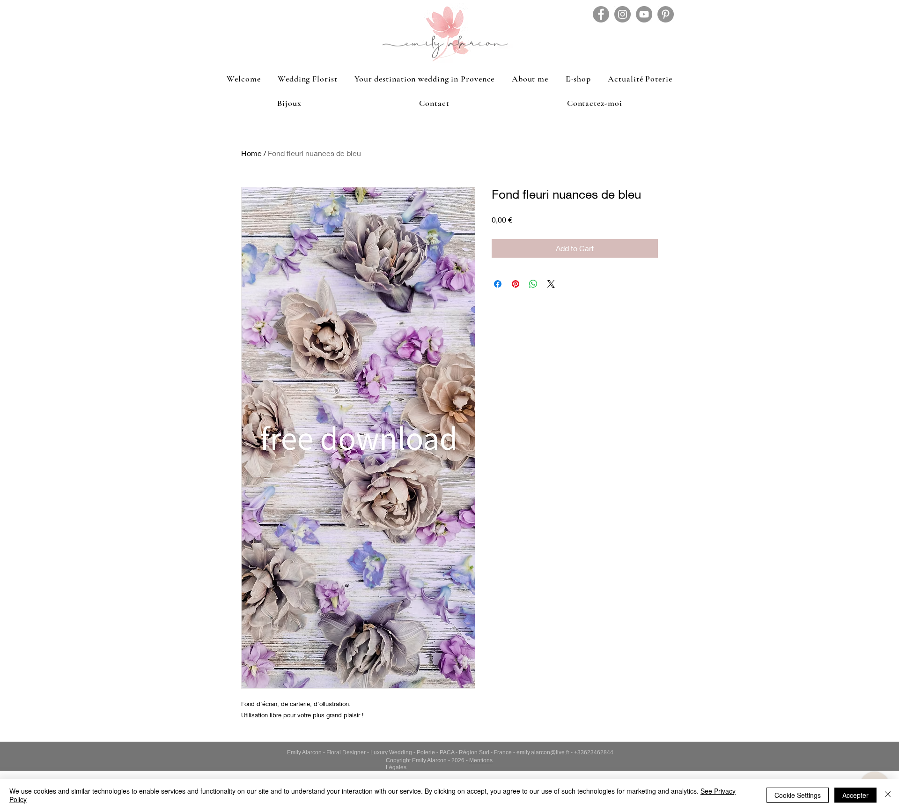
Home (251, 153)
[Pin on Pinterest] (515, 284)
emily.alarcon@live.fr (542, 752)
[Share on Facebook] (497, 284)
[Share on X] (551, 284)
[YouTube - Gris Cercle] (644, 14)
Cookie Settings (797, 795)
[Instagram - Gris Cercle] (622, 14)
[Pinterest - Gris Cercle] (665, 14)
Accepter (855, 795)
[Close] (887, 795)
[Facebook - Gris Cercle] (601, 14)
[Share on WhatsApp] (533, 284)
